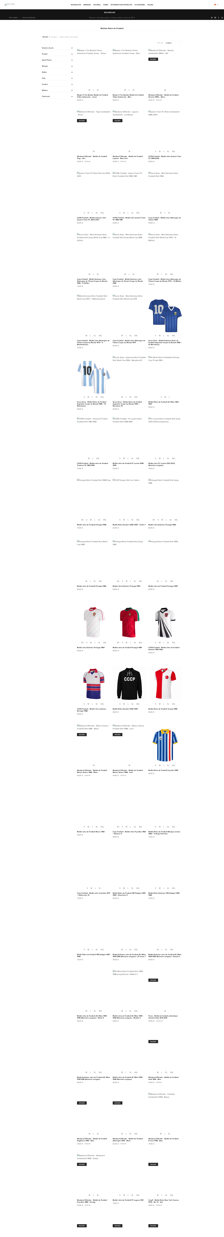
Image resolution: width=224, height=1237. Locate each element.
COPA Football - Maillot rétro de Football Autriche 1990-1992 (163, 649)
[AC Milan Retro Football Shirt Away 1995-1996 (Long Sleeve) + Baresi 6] (165, 929)
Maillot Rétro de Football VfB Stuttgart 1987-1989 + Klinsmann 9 (129, 894)
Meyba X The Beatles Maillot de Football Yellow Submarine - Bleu (128, 96)
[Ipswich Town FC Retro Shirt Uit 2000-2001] (94, 193)
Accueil (45, 37)
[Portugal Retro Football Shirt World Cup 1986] (94, 561)
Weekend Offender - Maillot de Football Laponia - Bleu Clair (128, 157)
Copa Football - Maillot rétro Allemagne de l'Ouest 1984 (164, 219)
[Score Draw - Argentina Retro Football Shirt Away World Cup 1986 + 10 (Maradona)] (165, 315)
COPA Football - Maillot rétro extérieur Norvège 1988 (91, 710)
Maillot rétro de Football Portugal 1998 (91, 525)
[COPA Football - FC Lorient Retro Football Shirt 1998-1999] (129, 438)
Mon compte (13, 17)
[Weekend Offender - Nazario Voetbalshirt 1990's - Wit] (165, 70)
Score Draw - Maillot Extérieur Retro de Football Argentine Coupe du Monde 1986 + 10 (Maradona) (165, 343)
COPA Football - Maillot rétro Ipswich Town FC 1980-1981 (129, 219)
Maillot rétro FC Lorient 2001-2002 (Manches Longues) (161, 464)
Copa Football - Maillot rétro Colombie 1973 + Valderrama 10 (93, 894)
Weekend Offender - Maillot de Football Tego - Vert (92, 157)
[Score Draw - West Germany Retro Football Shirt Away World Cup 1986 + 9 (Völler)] (94, 254)
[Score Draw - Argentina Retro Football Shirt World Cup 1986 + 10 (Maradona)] (94, 377)
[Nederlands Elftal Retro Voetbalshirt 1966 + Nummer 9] (129, 807)
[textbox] (109, 12)
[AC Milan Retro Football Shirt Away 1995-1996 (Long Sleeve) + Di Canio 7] (129, 929)
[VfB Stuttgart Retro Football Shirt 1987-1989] (94, 929)
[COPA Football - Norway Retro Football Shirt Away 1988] (94, 684)
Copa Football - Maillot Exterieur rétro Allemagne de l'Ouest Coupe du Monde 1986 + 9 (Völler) (92, 281)
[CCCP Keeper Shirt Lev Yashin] (129, 500)
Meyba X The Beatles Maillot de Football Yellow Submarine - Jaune (92, 96)
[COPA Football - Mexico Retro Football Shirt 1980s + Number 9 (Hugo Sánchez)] (165, 807)
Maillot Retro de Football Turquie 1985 (162, 709)
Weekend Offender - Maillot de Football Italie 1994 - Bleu (163, 1078)
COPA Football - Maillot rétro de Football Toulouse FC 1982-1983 (92, 464)
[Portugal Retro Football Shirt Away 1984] (94, 622)
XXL (173, 151)
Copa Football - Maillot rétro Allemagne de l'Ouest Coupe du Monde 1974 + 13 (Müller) (164, 280)
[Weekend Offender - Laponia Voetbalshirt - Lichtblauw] (129, 131)
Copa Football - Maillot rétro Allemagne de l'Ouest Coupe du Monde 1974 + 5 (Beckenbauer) (93, 343)
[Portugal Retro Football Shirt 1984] (129, 622)
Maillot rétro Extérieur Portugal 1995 (126, 586)
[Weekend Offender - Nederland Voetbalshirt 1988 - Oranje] (94, 1175)
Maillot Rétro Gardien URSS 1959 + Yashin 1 (129, 525)
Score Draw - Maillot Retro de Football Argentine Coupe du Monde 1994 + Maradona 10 (127, 404)
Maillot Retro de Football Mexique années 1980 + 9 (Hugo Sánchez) (164, 833)
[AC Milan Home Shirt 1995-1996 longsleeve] (129, 1052)
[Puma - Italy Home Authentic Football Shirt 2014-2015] (165, 991)
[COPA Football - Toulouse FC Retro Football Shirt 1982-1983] (94, 438)
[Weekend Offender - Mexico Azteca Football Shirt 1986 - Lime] (129, 745)
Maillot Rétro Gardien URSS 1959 (125, 709)
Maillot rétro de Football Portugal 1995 (163, 586)
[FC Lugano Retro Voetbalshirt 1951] (129, 1175)
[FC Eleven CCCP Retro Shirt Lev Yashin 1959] (129, 684)
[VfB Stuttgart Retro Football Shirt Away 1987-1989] (165, 868)
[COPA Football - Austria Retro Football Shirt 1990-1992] (165, 622)
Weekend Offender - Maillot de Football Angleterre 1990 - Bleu (92, 1140)
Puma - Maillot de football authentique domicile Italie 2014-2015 (163, 1017)
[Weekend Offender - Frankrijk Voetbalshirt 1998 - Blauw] (165, 1114)
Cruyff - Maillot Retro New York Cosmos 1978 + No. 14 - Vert (163, 1201)
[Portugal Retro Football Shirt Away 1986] (165, 500)
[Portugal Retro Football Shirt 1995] (165, 561)
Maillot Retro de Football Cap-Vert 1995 (163, 770)
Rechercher (117, 12)
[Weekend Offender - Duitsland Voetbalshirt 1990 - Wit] (129, 1114)
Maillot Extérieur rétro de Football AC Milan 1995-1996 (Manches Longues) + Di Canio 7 (129, 956)
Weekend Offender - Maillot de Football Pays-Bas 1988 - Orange (92, 1201)
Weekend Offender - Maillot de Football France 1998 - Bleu (163, 1140)
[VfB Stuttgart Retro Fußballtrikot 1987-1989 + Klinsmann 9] (129, 868)
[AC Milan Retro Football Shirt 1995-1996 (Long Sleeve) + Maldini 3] (129, 991)
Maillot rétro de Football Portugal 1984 (127, 648)
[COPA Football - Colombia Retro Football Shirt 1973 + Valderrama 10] (94, 868)
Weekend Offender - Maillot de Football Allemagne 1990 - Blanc (128, 1140)
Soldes (153, 59)
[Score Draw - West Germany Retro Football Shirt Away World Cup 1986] (129, 254)
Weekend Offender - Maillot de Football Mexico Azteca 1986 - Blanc (92, 771)
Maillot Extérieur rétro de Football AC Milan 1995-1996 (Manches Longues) (93, 1078)
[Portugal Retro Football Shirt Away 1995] (129, 561)
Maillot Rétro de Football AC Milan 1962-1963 (163, 403)
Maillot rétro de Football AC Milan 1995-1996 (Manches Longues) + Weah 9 (92, 1017)
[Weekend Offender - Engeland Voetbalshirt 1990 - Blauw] (94, 1114)
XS (82, 519)
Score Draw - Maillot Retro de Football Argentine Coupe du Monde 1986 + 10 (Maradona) (91, 404)
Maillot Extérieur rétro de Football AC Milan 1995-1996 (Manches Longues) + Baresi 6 (164, 956)
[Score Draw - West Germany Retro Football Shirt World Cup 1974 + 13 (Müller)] (165, 254)
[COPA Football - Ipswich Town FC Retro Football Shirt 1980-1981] (129, 193)
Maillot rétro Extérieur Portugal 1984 (91, 648)
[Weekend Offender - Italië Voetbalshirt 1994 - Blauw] (165, 1052)
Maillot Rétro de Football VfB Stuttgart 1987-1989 (93, 956)
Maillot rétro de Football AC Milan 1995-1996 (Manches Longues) (128, 1078)
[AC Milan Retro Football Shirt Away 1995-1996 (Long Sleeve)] (94, 1052)
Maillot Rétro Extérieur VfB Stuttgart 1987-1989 (164, 894)
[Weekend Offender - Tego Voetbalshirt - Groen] (94, 131)
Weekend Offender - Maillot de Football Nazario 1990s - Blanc (163, 96)
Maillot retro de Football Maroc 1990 (91, 832)
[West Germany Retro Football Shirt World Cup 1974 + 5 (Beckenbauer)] (94, 315)
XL (98, 90)
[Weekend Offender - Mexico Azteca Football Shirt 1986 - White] (94, 745)
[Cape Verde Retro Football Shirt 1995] (165, 745)
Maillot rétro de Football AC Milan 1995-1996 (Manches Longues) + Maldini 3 (128, 1017)
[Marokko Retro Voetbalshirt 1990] (94, 807)
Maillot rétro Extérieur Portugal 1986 (162, 525)
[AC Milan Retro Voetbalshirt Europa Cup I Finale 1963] (165, 377)
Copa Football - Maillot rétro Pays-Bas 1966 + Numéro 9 (129, 833)
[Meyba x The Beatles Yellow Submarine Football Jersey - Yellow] (94, 70)
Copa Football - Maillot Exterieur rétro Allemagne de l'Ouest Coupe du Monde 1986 (128, 281)
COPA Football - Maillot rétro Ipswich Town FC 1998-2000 (164, 157)
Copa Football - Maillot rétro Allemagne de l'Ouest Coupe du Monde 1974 (129, 342)
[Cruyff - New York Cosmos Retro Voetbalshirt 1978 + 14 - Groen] (165, 1175)
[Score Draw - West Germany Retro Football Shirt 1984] (165, 193)
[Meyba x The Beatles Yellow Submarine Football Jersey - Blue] (129, 70)
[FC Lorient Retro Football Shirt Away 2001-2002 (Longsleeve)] (165, 438)
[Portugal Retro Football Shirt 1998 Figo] (94, 500)
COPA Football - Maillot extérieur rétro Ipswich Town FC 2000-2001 (91, 219)
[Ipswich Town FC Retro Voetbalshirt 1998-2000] (165, 131)
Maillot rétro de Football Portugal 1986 (91, 586)
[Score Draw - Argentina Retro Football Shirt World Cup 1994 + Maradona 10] (129, 377)
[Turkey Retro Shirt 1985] (165, 684)
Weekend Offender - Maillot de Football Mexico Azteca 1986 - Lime (128, 771)
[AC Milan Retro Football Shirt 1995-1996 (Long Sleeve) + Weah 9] (94, 991)
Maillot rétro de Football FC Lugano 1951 (128, 1200)
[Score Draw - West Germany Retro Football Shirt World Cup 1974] (129, 315)
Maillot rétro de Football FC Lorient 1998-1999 (128, 464)
